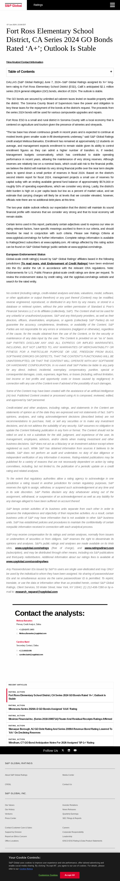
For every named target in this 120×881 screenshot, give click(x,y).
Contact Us (67, 784)
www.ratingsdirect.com (99, 548)
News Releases (69, 810)
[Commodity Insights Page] (63, 750)
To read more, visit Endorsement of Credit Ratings (54, 263)
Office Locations (12, 841)
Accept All (70, 875)
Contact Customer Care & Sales (18, 828)
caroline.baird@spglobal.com (31, 655)
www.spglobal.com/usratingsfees (27, 561)
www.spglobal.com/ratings (32, 548)
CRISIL (8, 784)
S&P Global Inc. (16, 793)
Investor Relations (70, 805)
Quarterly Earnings (70, 814)
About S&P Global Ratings (16, 775)
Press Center (10, 818)
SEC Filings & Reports (71, 818)
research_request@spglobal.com (36, 591)
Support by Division (13, 832)
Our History (10, 810)
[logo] (13, 5)
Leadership (67, 837)
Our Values (9, 805)
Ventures (8, 814)
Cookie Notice (26, 869)
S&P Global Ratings (18, 763)
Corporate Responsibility (73, 832)
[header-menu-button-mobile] (112, 5)
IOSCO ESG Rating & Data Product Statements (82, 841)
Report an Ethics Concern (16, 837)
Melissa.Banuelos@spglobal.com (33, 634)
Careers (65, 828)
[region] (60, 867)
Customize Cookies (48, 875)
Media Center (68, 775)
